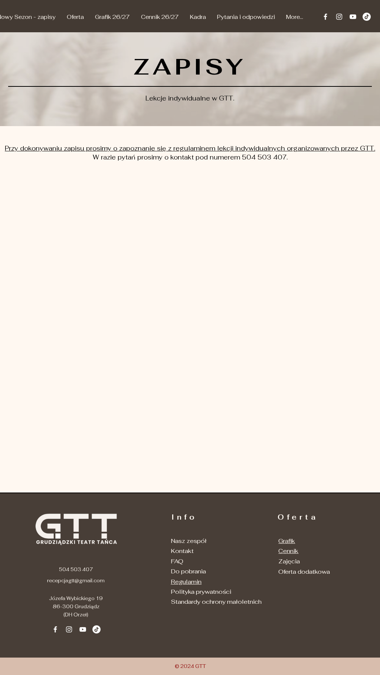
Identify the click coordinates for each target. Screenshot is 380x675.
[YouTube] (353, 17)
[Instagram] (339, 17)
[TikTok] (367, 17)
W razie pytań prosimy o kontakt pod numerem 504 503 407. (190, 157)
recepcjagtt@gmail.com (76, 580)
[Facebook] (325, 17)
